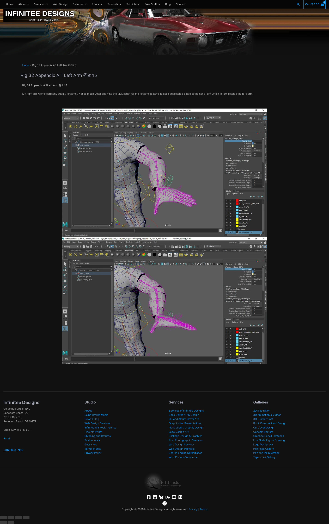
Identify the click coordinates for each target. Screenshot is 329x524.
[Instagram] (155, 497)
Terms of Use (92, 448)
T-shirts (131, 4)
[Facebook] (149, 497)
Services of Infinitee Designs (186, 410)
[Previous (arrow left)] (3, 522)
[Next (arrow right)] (11, 522)
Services (39, 4)
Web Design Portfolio (182, 448)
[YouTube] (174, 497)
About (22, 4)
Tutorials (112, 4)
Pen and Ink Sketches (266, 452)
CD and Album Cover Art (184, 419)
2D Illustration (261, 410)
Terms (204, 509)
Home (9, 4)
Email (6, 438)
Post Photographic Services (186, 440)
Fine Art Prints (93, 431)
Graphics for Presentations (185, 423)
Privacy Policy (92, 452)
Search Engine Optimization (185, 452)
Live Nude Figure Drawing (269, 440)
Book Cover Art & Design (184, 414)
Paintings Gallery (263, 448)
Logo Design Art (178, 431)
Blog (168, 4)
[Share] (18, 517)
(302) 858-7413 (13, 450)
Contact (180, 4)
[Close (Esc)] (26, 517)
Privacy (193, 509)
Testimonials (92, 440)
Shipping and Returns (97, 436)
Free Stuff (151, 4)
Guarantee (90, 444)
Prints (95, 4)
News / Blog (91, 419)
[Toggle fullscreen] (11, 517)
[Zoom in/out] (3, 517)
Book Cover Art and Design (269, 423)
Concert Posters (263, 431)
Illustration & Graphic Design (186, 427)
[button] (27, 4)
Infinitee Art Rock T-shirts (100, 427)
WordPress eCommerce (183, 457)
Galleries (78, 4)
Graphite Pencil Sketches (268, 436)
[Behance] (168, 497)
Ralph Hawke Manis (96, 414)
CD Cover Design (263, 427)
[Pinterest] (180, 497)
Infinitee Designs (40, 14)
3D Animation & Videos (267, 414)
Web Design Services (97, 423)
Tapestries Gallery (264, 457)
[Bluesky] (161, 497)
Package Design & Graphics (185, 436)
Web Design (60, 4)
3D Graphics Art (263, 419)
